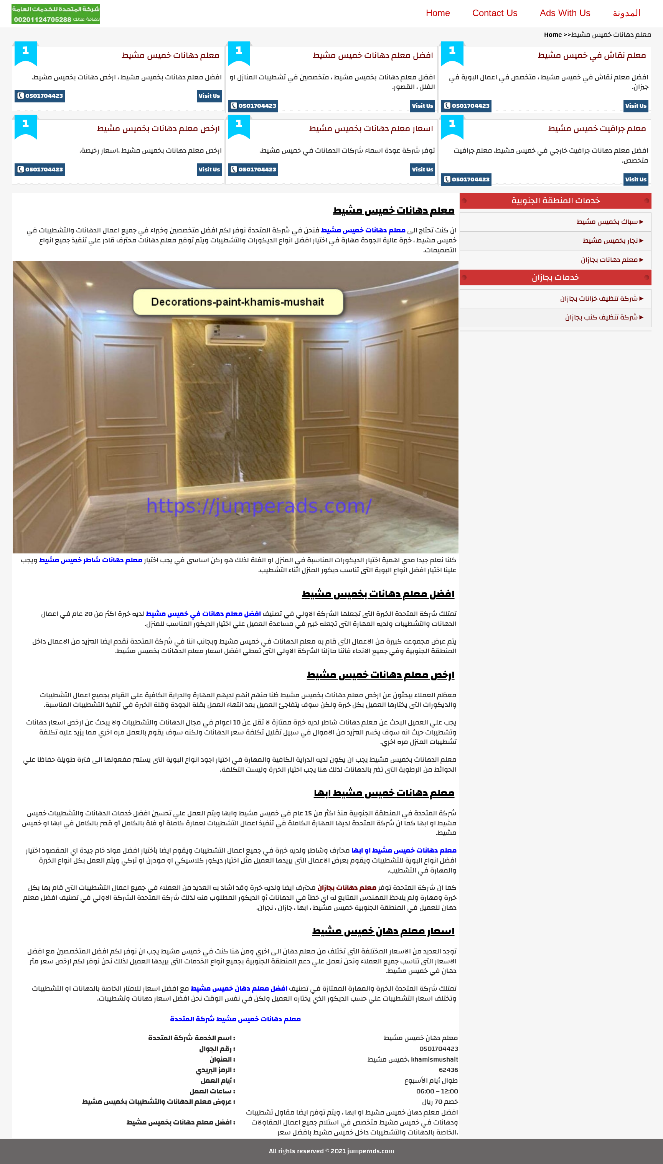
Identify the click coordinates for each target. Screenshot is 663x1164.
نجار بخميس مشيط (610, 240)
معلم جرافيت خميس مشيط (597, 128)
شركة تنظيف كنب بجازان (601, 317)
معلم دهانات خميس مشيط (171, 55)
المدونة (627, 13)
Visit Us (209, 96)
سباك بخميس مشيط (607, 222)
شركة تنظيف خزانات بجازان (599, 298)
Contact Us (495, 13)
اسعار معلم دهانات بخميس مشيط (371, 128)
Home (438, 13)
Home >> (557, 34)
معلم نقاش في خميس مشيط (592, 55)
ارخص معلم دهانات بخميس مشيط (158, 128)
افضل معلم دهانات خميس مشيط (373, 55)
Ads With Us (565, 13)
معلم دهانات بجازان (346, 887)
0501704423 (44, 96)
